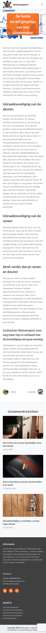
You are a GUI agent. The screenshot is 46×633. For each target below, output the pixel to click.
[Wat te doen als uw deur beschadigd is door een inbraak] (23, 427)
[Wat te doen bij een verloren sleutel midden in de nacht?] (23, 466)
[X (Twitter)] (11, 591)
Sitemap (36, 630)
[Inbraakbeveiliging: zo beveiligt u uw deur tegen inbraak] (23, 505)
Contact (7, 573)
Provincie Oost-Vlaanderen (13, 610)
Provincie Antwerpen (10, 607)
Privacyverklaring (24, 630)
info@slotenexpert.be (16, 581)
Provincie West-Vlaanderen (13, 613)
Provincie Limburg (9, 618)
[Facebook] (5, 591)
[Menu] (42, 4)
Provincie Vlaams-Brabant (12, 615)
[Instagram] (17, 591)
